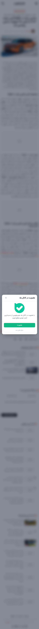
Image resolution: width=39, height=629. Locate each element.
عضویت (19, 325)
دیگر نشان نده (19, 330)
